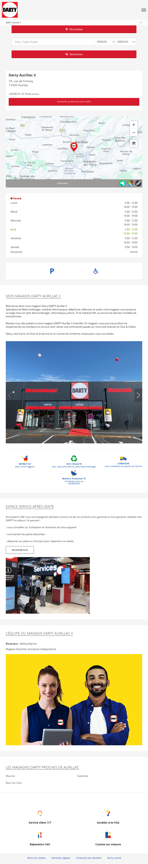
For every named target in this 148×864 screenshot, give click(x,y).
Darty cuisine (114, 857)
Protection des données (88, 857)
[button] (143, 10)
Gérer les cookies (36, 857)
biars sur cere (14, 783)
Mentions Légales (60, 857)
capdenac (82, 776)
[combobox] (74, 42)
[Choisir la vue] (134, 143)
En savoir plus (20, 550)
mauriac (10, 776)
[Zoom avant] (134, 125)
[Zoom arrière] (134, 132)
